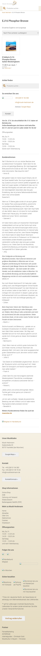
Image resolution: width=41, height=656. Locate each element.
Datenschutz (6, 518)
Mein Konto (30, 3)
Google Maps (26, 107)
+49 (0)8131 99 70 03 (12, 470)
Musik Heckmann (6, 12)
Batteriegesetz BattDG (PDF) (12, 502)
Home (4, 511)
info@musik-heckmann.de (24, 102)
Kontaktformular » (11, 479)
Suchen (5, 8)
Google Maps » (10, 454)
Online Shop (6, 492)
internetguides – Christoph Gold (13, 636)
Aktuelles (5, 513)
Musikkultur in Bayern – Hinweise (13, 639)
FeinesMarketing (8, 632)
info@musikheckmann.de (11, 472)
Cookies (5, 520)
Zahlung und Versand (9, 497)
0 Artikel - (34, 3)
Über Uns (5, 516)
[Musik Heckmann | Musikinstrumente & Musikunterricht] (9, 3)
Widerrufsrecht (7, 500)
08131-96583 (23, 3)
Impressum (6, 523)
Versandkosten (7, 68)
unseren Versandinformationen (13, 609)
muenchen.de (7, 413)
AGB (3, 495)
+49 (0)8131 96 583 (22, 98)
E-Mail (27, 3)
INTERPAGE (6, 634)
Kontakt (8, 114)
